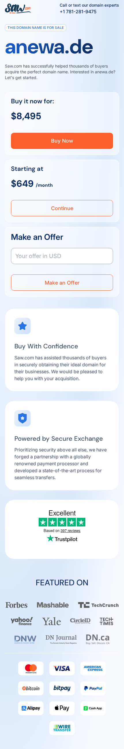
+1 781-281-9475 (78, 11)
